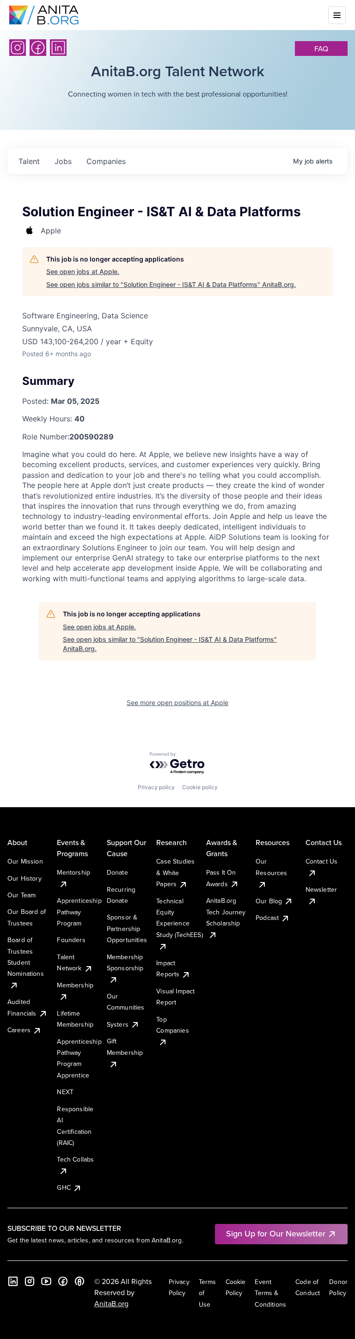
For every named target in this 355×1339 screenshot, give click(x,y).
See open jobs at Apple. (82, 271)
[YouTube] (46, 1281)
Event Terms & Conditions (270, 1293)
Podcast (267, 917)
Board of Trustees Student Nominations (25, 956)
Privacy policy (156, 787)
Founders (71, 939)
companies (106, 161)
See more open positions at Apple (177, 702)
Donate (117, 872)
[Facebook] (38, 47)
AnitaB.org (111, 1303)
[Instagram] (17, 47)
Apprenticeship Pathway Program (79, 912)
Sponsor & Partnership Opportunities (127, 928)
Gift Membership (125, 1046)
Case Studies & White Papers (175, 873)
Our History (24, 878)
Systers (118, 1024)
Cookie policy (200, 787)
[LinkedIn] (58, 47)
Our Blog (269, 901)
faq (321, 48)
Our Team (21, 895)
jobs (63, 161)
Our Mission (25, 861)
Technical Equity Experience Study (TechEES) (179, 917)
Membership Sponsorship (125, 962)
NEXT (65, 1091)
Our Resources (271, 867)
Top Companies (172, 1025)
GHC (63, 1187)
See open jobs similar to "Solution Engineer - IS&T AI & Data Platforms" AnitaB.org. (171, 284)
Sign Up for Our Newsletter (275, 1233)
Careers (19, 1030)
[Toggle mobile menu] (337, 15)
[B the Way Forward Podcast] (79, 1281)
